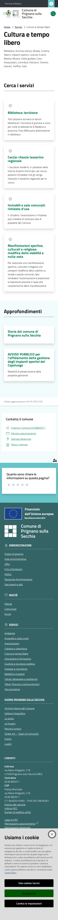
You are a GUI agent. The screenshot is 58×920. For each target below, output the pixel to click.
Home (7, 27)
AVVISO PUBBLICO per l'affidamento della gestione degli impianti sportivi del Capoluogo (29, 359)
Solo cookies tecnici (29, 883)
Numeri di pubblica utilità (18, 812)
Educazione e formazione (18, 659)
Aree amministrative (15, 559)
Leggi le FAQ (11, 820)
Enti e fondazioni (13, 569)
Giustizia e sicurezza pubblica (20, 664)
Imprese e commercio (16, 669)
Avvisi (8, 614)
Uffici (7, 564)
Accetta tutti (29, 893)
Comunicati (10, 609)
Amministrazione (20, 545)
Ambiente (10, 633)
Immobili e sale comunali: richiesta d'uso (26, 207)
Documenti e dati (14, 584)
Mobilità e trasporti (15, 674)
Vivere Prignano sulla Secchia (24, 699)
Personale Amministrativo (18, 579)
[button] (53, 14)
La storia (9, 718)
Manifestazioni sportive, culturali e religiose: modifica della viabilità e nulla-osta (26, 251)
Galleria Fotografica (15, 713)
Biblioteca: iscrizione (23, 113)
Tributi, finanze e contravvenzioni (22, 684)
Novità (13, 595)
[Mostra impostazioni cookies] (55, 460)
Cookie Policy (10, 872)
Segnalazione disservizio (17, 827)
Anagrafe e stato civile (17, 638)
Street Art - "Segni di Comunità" (22, 734)
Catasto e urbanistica (16, 648)
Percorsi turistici (13, 729)
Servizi (18, 27)
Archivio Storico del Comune (19, 708)
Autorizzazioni (12, 643)
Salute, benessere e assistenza (21, 679)
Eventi (8, 739)
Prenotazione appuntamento (20, 824)
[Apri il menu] (4, 14)
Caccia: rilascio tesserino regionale (26, 159)
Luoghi (8, 744)
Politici (8, 574)
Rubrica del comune (15, 804)
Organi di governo (14, 554)
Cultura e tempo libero (16, 654)
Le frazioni (10, 724)
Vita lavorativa (12, 689)
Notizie (8, 604)
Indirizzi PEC (11, 808)
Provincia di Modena (13, 3)
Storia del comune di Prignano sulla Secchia (24, 333)
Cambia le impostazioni (29, 903)
